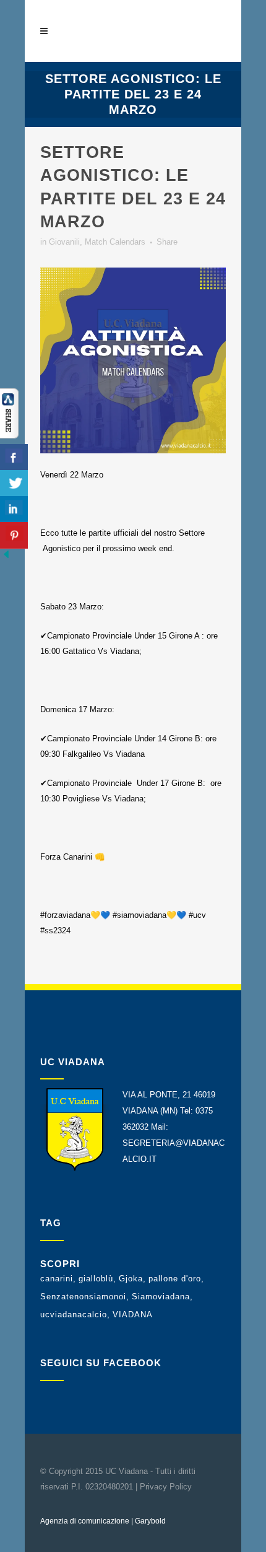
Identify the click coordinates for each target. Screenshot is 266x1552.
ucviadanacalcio (73, 1314)
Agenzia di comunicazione (84, 1521)
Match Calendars (115, 241)
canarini (56, 1278)
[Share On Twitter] (14, 483)
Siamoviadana (161, 1296)
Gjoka (131, 1278)
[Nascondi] (6, 557)
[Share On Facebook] (14, 457)
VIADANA (133, 1314)
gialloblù (96, 1278)
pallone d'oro (174, 1278)
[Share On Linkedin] (14, 509)
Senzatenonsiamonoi (83, 1296)
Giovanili (64, 241)
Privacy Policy (166, 1486)
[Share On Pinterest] (14, 535)
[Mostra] (9, 435)
